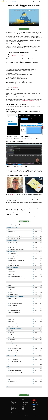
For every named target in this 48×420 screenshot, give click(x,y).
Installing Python (14, 404)
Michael (11, 194)
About (13, 412)
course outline (14, 87)
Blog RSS (13, 409)
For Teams (30, 1)
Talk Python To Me (28, 197)
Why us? (26, 1)
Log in (43, 1)
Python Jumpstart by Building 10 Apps (30, 100)
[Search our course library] (45, 1)
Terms (13, 407)
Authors (13, 403)
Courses (22, 1)
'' (10, 1)
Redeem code (14, 402)
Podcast (36, 1)
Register (39, 1)
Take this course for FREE (24, 28)
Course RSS (14, 408)
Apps (33, 1)
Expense (14, 401)
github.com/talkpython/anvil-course (17, 55)
